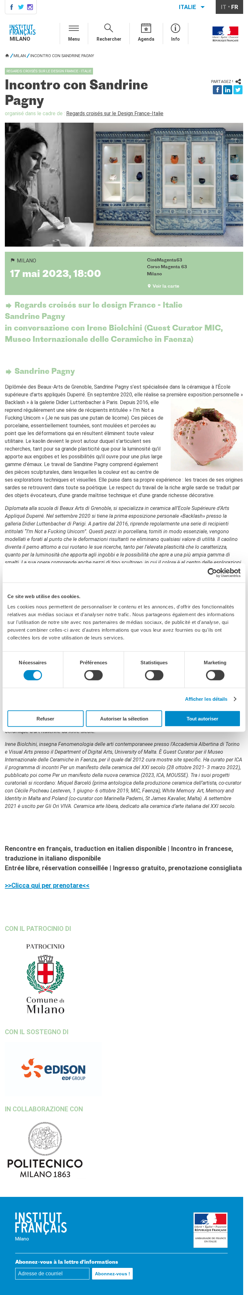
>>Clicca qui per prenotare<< (47, 885)
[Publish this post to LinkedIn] (227, 89)
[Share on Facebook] (217, 89)
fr (234, 7)
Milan (20, 55)
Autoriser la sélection (124, 718)
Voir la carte (166, 286)
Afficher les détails (206, 699)
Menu (74, 39)
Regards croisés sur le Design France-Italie (114, 113)
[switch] (93, 675)
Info (175, 39)
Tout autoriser (202, 718)
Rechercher (109, 39)
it (223, 7)
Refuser (45, 718)
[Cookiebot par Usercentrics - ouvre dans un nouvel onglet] (212, 573)
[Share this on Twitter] (238, 89)
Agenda (146, 39)
